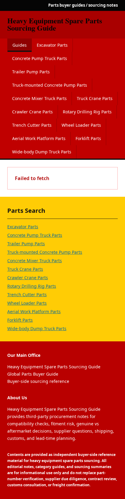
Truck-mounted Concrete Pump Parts (49, 85)
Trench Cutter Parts (32, 125)
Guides (19, 45)
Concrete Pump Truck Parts (39, 58)
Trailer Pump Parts (31, 72)
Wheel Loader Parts (81, 125)
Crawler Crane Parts (32, 112)
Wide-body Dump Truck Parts (41, 152)
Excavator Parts (52, 45)
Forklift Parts (88, 138)
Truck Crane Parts (95, 98)
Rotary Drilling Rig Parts (87, 112)
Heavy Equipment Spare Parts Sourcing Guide (54, 24)
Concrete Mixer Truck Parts (39, 98)
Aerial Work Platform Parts (39, 138)
